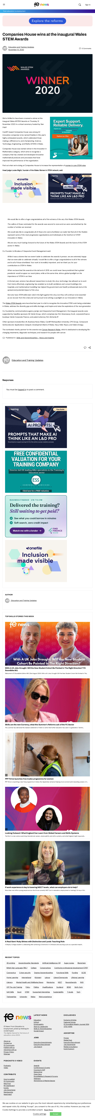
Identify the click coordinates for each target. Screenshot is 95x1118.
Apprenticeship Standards (28, 963)
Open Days (38, 1074)
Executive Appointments (43, 1042)
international (26, 977)
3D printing (11, 963)
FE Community (9, 1045)
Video (6, 1068)
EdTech (36, 1022)
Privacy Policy (9, 1052)
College (33, 968)
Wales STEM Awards (14, 303)
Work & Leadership (41, 1027)
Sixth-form (78, 987)
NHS (81, 982)
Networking (38, 1072)
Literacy (10, 982)
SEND (69, 987)
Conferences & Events (42, 1068)
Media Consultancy (71, 1047)
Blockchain (82, 963)
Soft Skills (10, 992)
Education (37, 1020)
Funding (75, 973)
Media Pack (68, 1040)
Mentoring (50, 982)
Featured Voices (70, 1022)
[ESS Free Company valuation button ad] (36, 471)
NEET (60, 982)
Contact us (8, 1043)
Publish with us (9, 1047)
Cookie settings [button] (39, 1114)
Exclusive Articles (70, 1020)
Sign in (87, 5)
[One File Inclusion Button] (24, 201)
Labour (47, 977)
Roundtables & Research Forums (46, 1076)
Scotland (59, 987)
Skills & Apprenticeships (43, 1029)
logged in (22, 389)
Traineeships (11, 997)
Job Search (38, 1047)
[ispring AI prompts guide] (69, 201)
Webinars (37, 1079)
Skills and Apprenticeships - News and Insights (35, 338)
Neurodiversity (71, 982)
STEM (27, 992)
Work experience (45, 997)
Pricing (66, 1038)
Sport (19, 992)
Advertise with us (10, 1050)
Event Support (69, 1049)
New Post (7, 1083)
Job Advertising (69, 1044)
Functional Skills (62, 973)
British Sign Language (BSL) (17, 968)
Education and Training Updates (21, 47)
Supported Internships (41, 992)
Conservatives (45, 968)
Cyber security (25, 973)
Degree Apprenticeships (43, 973)
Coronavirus (11, 973)
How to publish (9, 1079)
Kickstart (38, 977)
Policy (28, 987)
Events (6, 1088)
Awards (36, 1066)
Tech (78, 992)
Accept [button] (55, 1114)
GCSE (83, 973)
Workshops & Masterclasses (44, 1081)
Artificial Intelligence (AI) (51, 963)
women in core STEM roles (75, 165)
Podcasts (7, 1066)
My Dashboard (9, 1086)
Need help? (8, 1094)
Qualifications (47, 987)
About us (7, 1041)
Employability (39, 1024)
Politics (36, 987)
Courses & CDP (39, 1070)
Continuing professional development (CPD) (71, 968)
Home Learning (12, 977)
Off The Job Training (14, 987)
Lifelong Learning (77, 977)
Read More (48, 1110)
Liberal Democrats (61, 977)
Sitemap (7, 1054)
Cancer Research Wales (51, 329)
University (23, 997)
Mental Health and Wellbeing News (29, 982)
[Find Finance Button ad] (36, 516)
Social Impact (39, 1031)
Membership (8, 1092)
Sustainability (58, 992)
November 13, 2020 (16, 50)
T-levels (70, 992)
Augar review (69, 963)
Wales (33, 997)
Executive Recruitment (42, 1044)
